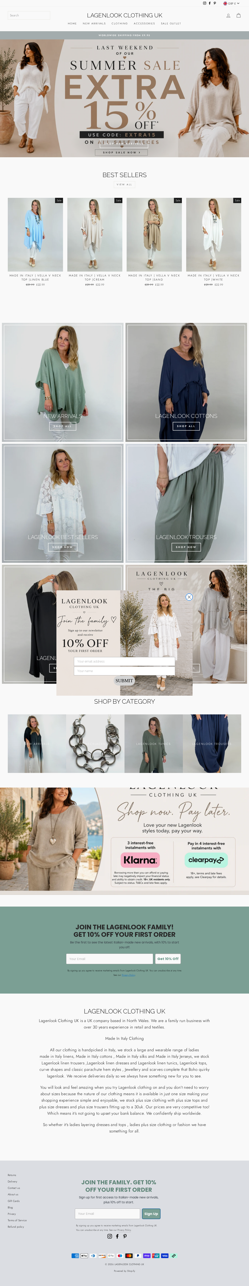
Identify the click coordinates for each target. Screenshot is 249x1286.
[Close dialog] (189, 597)
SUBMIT (124, 680)
